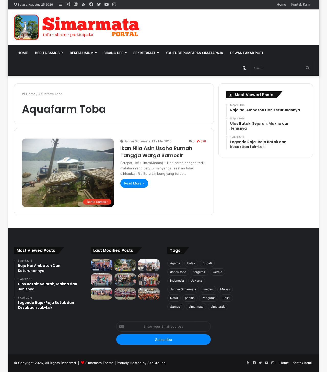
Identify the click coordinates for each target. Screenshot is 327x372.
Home (281, 4)
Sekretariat (144, 53)
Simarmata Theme (99, 363)
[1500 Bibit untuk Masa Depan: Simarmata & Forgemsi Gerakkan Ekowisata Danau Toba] (101, 294)
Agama (175, 263)
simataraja (218, 306)
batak (191, 263)
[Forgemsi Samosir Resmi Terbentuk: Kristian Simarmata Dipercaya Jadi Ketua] (125, 279)
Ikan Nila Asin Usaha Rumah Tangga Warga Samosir (156, 152)
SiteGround (156, 363)
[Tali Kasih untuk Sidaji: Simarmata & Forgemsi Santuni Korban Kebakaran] (149, 279)
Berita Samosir (49, 53)
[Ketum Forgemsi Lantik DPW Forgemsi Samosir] (101, 279)
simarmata (196, 306)
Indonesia (177, 280)
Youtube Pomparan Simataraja (194, 53)
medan (208, 289)
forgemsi (199, 272)
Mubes (225, 289)
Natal (174, 298)
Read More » (134, 183)
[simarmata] (78, 27)
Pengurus (208, 298)
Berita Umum (82, 53)
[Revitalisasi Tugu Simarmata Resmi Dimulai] (125, 265)
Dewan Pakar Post (247, 53)
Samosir (176, 306)
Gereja (217, 272)
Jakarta (196, 280)
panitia (190, 298)
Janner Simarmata (137, 141)
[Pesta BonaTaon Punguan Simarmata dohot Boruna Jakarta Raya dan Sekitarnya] (149, 294)
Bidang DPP (113, 53)
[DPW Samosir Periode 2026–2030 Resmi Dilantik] (101, 265)
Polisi (226, 298)
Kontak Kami (300, 4)
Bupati (207, 263)
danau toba (178, 272)
